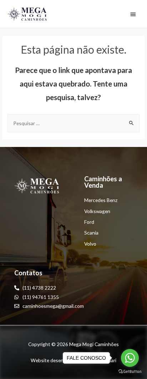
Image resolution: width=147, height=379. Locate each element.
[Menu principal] (133, 14)
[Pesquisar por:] (73, 123)
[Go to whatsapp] (130, 358)
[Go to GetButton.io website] (129, 371)
